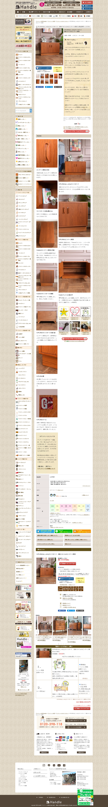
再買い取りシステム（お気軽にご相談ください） (76, 539)
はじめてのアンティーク (50, 12)
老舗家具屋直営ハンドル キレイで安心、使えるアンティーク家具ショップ (26, 6)
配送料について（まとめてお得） (72, 535)
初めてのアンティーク (55, 776)
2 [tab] (61, 644)
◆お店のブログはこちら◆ (23, 689)
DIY (19, 784)
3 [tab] (63, 644)
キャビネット (24, 776)
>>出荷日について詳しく (77, 522)
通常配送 (62, 567)
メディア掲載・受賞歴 (55, 784)
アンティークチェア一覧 (23, 192)
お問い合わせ (89, 12)
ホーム (18, 12)
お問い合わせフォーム (85, 788)
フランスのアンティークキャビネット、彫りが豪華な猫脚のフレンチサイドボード (59, 637)
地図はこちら (23, 686)
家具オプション (21, 562)
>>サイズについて (86, 485)
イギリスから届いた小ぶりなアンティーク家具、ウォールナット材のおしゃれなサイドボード (74, 637)
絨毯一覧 (19, 347)
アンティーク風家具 (66, 16)
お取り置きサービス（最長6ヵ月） (45, 539)
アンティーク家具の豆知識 (21, 693)
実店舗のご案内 (81, 772)
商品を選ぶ (21, 768)
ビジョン (52, 772)
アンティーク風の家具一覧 (23, 296)
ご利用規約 (40, 797)
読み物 (61, 12)
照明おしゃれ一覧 (21, 364)
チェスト (23, 775)
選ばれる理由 (53, 775)
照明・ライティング (23, 781)
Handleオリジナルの (24, 181)
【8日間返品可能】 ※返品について (67, 584)
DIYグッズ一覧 (20, 529)
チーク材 (52, 500)
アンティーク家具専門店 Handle (57, 768)
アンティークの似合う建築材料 (24, 171)
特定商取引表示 (52, 797)
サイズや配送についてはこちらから (73, 128)
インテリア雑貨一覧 (22, 459)
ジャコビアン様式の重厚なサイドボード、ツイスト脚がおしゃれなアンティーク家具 (44, 637)
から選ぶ (21, 119)
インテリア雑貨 (22, 782)
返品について (68, 543)
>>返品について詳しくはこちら (56, 527)
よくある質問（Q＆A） (39, 776)
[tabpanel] (59, 628)
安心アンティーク (34, 12)
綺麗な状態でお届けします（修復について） (47, 535)
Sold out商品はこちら (20, 695)
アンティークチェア (23, 16)
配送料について (66, 603)
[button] (37, 45)
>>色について (60, 490)
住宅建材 (88, 16)
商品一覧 (20, 189)
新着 (24, 12)
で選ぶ (23, 132)
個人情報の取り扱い (65, 797)
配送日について (66, 605)
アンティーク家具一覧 (22, 239)
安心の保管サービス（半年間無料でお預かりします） (76, 126)
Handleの (23, 177)
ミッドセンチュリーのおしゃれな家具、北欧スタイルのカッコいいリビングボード (89, 637)
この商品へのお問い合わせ (69, 607)
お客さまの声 (36, 772)
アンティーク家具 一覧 (23, 51)
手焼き (24, 174)
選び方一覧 (20, 116)
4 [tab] (66, 644)
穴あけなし (83, 684)
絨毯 (81, 16)
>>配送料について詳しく (55, 513)
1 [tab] (59, 644)
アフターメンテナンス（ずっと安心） (46, 543)
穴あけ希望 (83, 686)
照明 (57, 16)
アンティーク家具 (35, 16)
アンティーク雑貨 (47, 16)
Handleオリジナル (24, 184)
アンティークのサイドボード (62, 21)
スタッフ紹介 (53, 782)
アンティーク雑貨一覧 (22, 398)
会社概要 (69, 12)
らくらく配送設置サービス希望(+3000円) (70, 569)
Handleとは (52, 773)
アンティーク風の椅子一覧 (23, 330)
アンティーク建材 (23, 785)
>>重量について (85, 495)
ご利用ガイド (79, 12)
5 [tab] (68, 644)
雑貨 (75, 16)
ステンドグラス (22, 778)
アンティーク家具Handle (41, 21)
